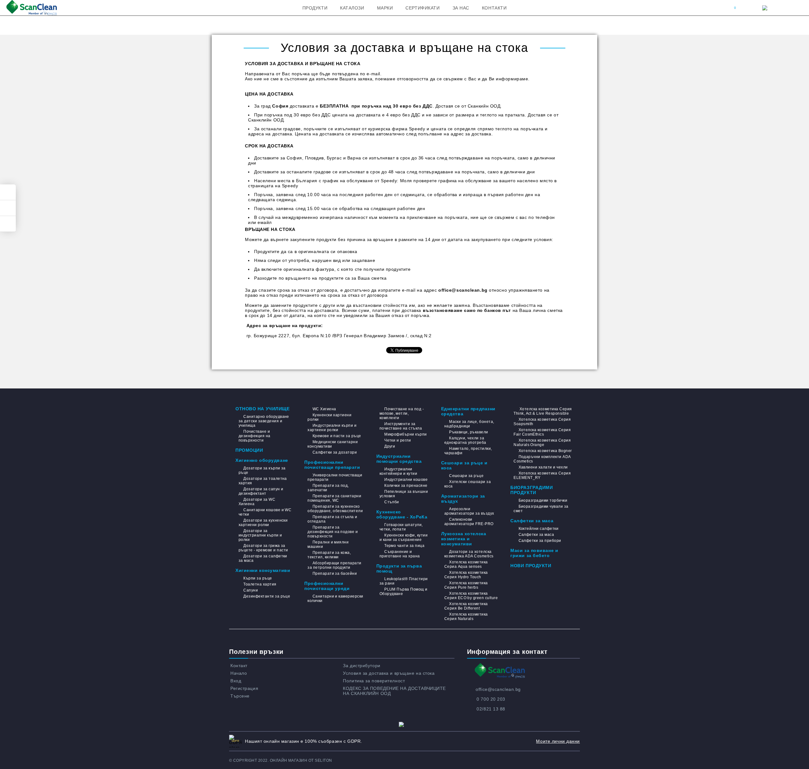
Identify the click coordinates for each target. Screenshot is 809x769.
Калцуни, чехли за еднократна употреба (465, 440)
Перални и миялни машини (328, 544)
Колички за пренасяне (406, 485)
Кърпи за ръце (257, 578)
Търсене (240, 695)
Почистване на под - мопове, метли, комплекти (402, 413)
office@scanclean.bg (498, 689)
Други (389, 446)
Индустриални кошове (406, 479)
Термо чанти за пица (404, 545)
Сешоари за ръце (466, 476)
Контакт (238, 665)
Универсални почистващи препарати (334, 477)
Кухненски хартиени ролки (329, 417)
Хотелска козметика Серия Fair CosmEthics (542, 432)
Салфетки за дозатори (335, 452)
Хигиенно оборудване (261, 460)
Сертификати (422, 7)
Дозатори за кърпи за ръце (262, 470)
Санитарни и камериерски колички (335, 598)
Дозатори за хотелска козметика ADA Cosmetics (469, 553)
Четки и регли (397, 440)
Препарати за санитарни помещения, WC (334, 498)
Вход (235, 680)
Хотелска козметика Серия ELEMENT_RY (542, 475)
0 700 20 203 (491, 699)
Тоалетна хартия (259, 584)
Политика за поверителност (374, 680)
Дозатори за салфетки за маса (263, 558)
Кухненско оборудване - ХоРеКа (402, 514)
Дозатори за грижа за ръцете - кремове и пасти (263, 547)
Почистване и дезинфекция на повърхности (255, 436)
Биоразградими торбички (543, 500)
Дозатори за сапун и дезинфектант (261, 491)
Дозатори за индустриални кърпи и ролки (260, 535)
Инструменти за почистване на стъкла (401, 426)
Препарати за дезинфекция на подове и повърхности (332, 531)
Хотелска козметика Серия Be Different (466, 606)
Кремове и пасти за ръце (337, 436)
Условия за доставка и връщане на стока (389, 673)
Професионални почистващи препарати (332, 465)
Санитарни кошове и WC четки (265, 512)
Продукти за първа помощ (399, 568)
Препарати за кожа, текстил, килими (329, 554)
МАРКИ (385, 7)
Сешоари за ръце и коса (464, 465)
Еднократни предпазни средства (468, 411)
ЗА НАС (461, 7)
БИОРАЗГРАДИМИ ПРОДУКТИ (531, 490)
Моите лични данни (558, 741)
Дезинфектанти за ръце (266, 596)
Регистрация (244, 688)
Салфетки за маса (531, 520)
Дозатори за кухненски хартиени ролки (263, 522)
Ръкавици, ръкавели (468, 432)
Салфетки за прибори (540, 540)
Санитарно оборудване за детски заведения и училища (264, 421)
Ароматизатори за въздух (463, 498)
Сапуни (250, 590)
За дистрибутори (361, 665)
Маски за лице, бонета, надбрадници (469, 423)
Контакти (494, 7)
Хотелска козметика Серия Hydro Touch (466, 574)
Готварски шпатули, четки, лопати (401, 527)
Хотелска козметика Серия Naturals (466, 616)
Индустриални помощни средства (399, 459)
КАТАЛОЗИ (352, 7)
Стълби (391, 502)
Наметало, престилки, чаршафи (468, 450)
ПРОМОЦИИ (249, 450)
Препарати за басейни (335, 573)
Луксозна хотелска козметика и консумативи (463, 538)
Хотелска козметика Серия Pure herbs (466, 585)
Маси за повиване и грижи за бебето (534, 553)
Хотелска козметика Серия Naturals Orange (542, 442)
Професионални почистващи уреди (327, 586)
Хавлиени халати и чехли (543, 467)
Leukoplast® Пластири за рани (404, 581)
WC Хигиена (324, 409)
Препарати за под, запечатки (328, 487)
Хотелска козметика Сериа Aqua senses (466, 564)
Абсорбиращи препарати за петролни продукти (334, 565)
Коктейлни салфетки (538, 528)
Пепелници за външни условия (404, 493)
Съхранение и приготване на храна (400, 553)
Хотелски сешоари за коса (467, 484)
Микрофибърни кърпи (405, 434)
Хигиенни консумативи (262, 570)
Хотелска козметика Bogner (545, 451)
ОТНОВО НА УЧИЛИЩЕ (262, 408)
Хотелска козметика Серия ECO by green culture (471, 595)
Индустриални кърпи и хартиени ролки (331, 427)
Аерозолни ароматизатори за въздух (469, 511)
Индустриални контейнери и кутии (398, 471)
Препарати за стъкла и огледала (332, 519)
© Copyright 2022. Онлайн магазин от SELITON (280, 760)
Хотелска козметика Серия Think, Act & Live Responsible (543, 411)
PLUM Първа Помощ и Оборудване (404, 591)
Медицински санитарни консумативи (332, 444)
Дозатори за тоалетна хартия (263, 480)
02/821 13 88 (491, 708)
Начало (238, 673)
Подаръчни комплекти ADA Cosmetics (542, 459)
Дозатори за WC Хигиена (257, 501)
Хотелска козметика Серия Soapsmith (542, 421)
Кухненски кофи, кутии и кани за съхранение (404, 537)
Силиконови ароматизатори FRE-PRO (469, 521)
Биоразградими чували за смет (541, 508)
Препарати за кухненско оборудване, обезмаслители (335, 508)
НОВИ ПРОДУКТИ (530, 565)
